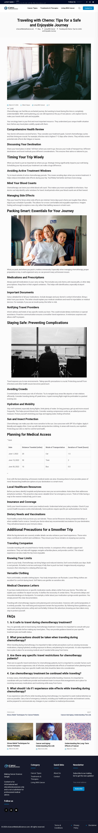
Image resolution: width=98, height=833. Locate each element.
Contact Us (88, 8)
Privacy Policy (76, 826)
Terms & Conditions (58, 826)
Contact (57, 776)
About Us (57, 773)
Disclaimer (93, 825)
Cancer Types (32, 8)
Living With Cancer (68, 8)
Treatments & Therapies (49, 8)
